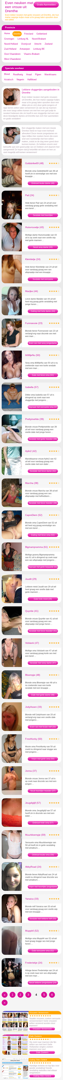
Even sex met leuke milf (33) (43, 727)
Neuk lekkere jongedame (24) (42, 983)
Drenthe (17, 33)
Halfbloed (31, 79)
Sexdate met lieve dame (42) (43, 471)
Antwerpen (25, 49)
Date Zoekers (42, 1052)
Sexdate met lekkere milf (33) (43, 919)
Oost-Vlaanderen (12, 54)
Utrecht (37, 44)
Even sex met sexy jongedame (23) (43, 343)
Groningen (9, 39)
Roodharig (18, 74)
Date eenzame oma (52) (43, 951)
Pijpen (38, 74)
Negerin (20, 79)
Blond (7, 74)
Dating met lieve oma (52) (43, 535)
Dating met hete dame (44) (43, 311)
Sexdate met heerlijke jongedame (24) (43, 215)
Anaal (29, 74)
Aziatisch (8, 79)
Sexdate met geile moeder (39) (43, 439)
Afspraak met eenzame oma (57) (43, 407)
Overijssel (26, 44)
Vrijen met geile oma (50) (42, 759)
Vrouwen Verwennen (42, 1029)
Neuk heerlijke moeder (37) (42, 791)
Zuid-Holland (10, 49)
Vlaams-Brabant (31, 54)
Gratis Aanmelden (46, 4)
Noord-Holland (11, 44)
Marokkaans (50, 74)
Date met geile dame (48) (42, 695)
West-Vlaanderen (12, 59)
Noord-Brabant (39, 39)
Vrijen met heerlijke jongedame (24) (43, 887)
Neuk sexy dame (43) (43, 247)
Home (7, 33)
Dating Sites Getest (42, 1076)
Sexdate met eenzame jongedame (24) (43, 279)
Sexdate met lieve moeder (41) (43, 631)
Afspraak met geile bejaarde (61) (43, 567)
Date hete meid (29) (43, 599)
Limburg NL (23, 39)
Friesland (28, 33)
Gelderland (41, 33)
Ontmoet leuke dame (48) (42, 183)
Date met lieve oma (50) (43, 375)
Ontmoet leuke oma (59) (43, 855)
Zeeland (48, 44)
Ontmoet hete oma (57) (42, 823)
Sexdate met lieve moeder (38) (43, 503)
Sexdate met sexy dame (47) (43, 663)
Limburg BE (39, 49)
